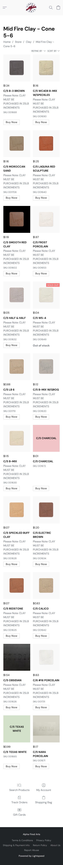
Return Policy (40, 845)
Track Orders (19, 802)
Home (7, 42)
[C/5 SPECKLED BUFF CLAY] (16, 509)
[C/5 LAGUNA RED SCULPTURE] (46, 143)
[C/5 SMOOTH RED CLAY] (16, 219)
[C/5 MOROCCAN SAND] (16, 143)
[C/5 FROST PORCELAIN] (46, 219)
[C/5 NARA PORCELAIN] (46, 728)
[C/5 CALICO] (46, 585)
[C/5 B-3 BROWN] (16, 67)
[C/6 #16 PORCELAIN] (46, 657)
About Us (55, 845)
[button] (31, 7)
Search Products (19, 790)
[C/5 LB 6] (16, 366)
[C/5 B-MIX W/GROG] (46, 366)
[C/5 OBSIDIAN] (16, 657)
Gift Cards (19, 814)
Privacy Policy (43, 840)
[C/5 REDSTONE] (16, 585)
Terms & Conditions (22, 840)
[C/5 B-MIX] (16, 438)
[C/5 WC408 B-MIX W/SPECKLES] (46, 67)
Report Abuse (31, 850)
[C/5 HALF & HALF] (16, 295)
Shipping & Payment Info (16, 845)
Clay (28, 42)
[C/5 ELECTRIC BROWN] (46, 509)
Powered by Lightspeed (31, 855)
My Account (43, 790)
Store (18, 42)
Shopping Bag (43, 802)
